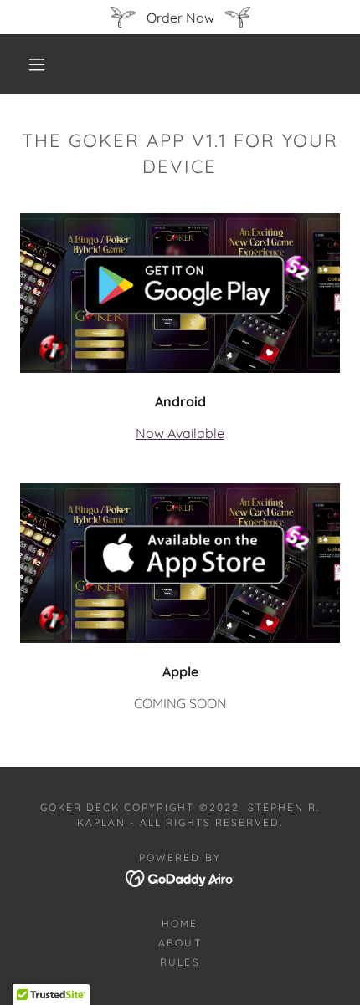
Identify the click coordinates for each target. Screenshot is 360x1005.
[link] (180, 877)
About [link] (179, 942)
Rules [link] (179, 962)
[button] (37, 64)
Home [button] (180, 923)
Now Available (180, 433)
